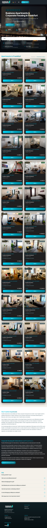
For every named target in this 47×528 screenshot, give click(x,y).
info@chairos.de (8, 517)
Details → (12, 80)
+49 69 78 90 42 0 (8, 518)
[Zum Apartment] (12, 65)
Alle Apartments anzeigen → (41, 56)
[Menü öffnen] (19, 2)
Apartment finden (10, 24)
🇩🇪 (13, 2)
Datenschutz (26, 508)
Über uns (18, 24)
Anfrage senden (25, 2)
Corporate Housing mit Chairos (8, 462)
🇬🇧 (15, 2)
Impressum (26, 506)
